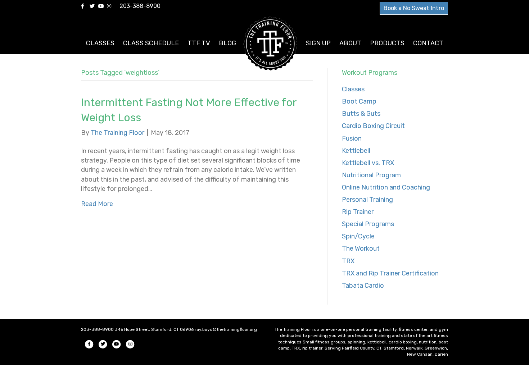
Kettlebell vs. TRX (368, 163)
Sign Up (318, 43)
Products (387, 43)
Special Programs (368, 224)
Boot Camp (359, 101)
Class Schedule (151, 43)
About (350, 43)
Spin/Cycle (358, 236)
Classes (100, 43)
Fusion (352, 138)
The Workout (361, 248)
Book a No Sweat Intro (414, 8)
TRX (348, 261)
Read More (97, 204)
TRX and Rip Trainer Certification (390, 273)
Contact (428, 43)
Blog (227, 43)
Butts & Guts (361, 114)
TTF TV (198, 43)
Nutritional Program (371, 175)
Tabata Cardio (363, 285)
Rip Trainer (358, 212)
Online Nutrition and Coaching (386, 187)
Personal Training (367, 200)
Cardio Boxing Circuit (373, 126)
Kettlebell (356, 151)
